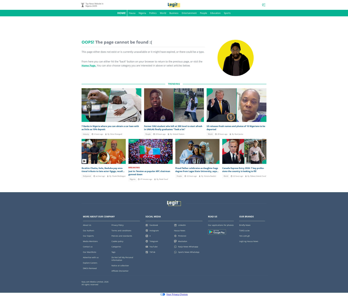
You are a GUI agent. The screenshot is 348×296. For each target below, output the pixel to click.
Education (215, 13)
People (203, 13)
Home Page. (89, 65)
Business (173, 13)
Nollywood (87, 176)
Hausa (132, 13)
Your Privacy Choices (177, 294)
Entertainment (189, 13)
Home (121, 13)
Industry (86, 134)
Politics (153, 13)
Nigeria (142, 13)
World (163, 13)
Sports (227, 13)
